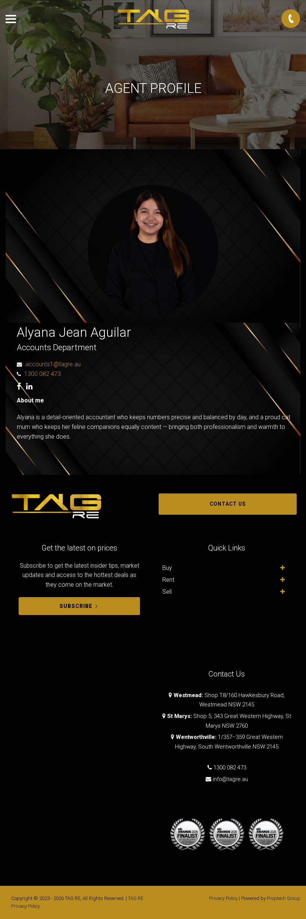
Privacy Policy (223, 898)
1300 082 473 (42, 373)
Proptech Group (283, 898)
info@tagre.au (230, 779)
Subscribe (76, 606)
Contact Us (228, 504)
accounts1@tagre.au (53, 364)
